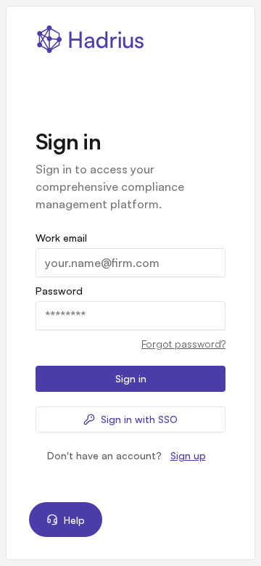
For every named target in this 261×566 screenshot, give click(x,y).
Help (74, 520)
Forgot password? (183, 343)
